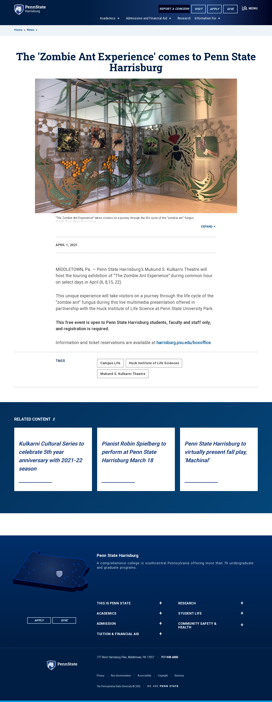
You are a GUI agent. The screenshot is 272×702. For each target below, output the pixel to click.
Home (18, 30)
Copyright (163, 675)
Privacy (100, 675)
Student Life (190, 613)
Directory (179, 675)
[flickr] (51, 602)
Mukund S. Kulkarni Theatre (122, 374)
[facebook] (32, 602)
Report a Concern (174, 9)
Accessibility (144, 675)
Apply (214, 9)
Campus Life (110, 363)
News (30, 30)
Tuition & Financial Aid (118, 634)
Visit (199, 9)
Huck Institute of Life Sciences (154, 363)
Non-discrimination (121, 675)
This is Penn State (114, 603)
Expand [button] (207, 226)
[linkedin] (42, 602)
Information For (205, 18)
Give (230, 9)
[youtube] (61, 602)
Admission (106, 623)
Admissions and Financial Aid (146, 18)
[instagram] (70, 602)
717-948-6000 (169, 657)
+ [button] (160, 603)
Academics (108, 18)
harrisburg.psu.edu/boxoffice (184, 342)
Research (184, 18)
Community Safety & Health (197, 625)
